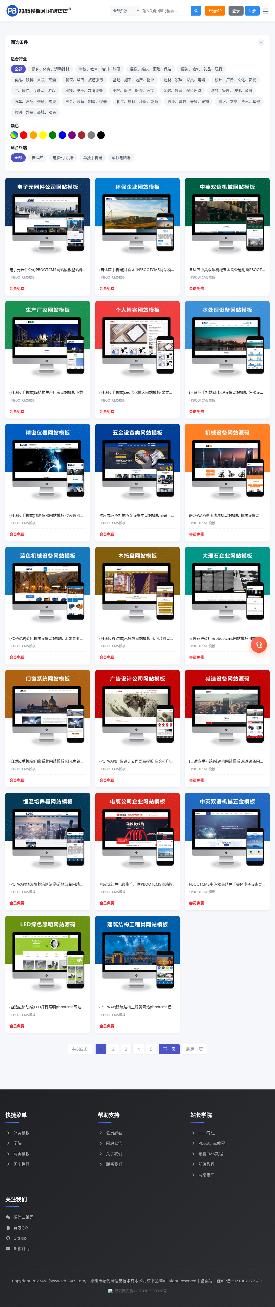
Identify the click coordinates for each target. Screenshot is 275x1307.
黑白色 (100, 135)
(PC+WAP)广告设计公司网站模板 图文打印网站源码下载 (145, 761)
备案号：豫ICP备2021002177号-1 (232, 1280)
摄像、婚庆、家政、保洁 (150, 68)
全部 (18, 68)
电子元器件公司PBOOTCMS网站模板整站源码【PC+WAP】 (58, 269)
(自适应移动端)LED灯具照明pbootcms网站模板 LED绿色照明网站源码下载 (71, 1006)
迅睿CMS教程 (210, 1153)
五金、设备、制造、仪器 (86, 101)
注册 (252, 10)
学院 (17, 1143)
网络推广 (206, 1174)
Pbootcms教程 (211, 1143)
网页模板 (21, 1153)
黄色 (42, 135)
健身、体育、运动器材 (50, 68)
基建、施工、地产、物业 (133, 79)
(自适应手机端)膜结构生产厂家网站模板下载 (46, 392)
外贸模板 (21, 1132)
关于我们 (114, 1153)
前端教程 (206, 1164)
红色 (22, 135)
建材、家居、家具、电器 (184, 79)
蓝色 (61, 135)
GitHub (20, 1238)
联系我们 (114, 1164)
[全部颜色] (14, 135)
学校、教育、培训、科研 (99, 68)
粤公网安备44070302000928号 (140, 1290)
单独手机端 (92, 157)
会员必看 (114, 1132)
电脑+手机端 (63, 157)
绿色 (51, 135)
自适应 (37, 157)
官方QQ (20, 1227)
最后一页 (194, 1049)
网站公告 (114, 1143)
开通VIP (215, 10)
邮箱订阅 (21, 1248)
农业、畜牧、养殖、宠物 (188, 101)
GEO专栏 (206, 1132)
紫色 (71, 135)
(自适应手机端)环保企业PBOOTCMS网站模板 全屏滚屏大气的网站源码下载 (162, 269)
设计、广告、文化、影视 (235, 79)
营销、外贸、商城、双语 (35, 112)
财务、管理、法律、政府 (231, 90)
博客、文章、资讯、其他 (239, 101)
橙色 (32, 135)
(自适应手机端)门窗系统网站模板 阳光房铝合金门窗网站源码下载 (63, 761)
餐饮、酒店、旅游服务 (84, 79)
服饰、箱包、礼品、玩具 (201, 68)
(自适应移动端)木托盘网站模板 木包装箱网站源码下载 (144, 638)
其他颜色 (109, 135)
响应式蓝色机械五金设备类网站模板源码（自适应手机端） (148, 515)
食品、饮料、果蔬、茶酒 (35, 79)
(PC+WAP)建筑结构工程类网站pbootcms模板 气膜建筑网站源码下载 (156, 1006)
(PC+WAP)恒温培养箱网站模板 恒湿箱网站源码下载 (52, 884)
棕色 (80, 135)
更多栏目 (21, 1164)
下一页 (169, 1049)
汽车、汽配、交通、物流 (35, 101)
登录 (236, 10)
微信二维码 (23, 1217)
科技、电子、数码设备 (84, 90)
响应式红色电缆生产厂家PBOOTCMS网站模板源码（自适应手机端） (156, 884)
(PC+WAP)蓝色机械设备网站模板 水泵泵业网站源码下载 (55, 638)
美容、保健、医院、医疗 (133, 90)
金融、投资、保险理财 (182, 90)
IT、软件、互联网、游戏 (35, 90)
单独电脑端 (121, 157)
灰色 (90, 135)
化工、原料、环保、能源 (137, 101)
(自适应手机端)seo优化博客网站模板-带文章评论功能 (143, 392)
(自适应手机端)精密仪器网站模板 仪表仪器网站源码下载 (56, 515)
